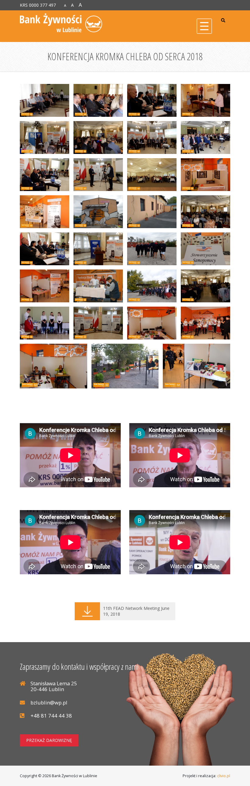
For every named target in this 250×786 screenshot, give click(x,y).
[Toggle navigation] (204, 26)
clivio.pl (223, 775)
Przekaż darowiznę (49, 740)
